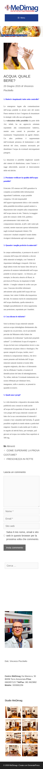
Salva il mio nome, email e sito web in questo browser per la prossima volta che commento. (22, 535)
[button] (21, 31)
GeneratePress (34, 765)
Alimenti (11, 446)
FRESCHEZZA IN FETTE (20, 459)
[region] (21, 31)
